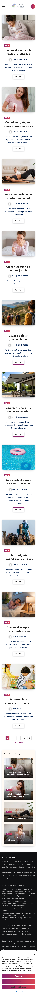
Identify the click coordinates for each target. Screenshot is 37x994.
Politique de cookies (18, 991)
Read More (18, 77)
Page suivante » (19, 742)
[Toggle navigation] (3, 6)
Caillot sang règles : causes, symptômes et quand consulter (18, 126)
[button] (33, 953)
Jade (14, 59)
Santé (7, 45)
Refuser (18, 981)
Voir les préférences (18, 987)
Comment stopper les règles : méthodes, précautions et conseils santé (18, 774)
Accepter (18, 976)
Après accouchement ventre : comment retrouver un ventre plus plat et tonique (18, 818)
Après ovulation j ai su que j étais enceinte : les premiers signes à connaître (18, 840)
